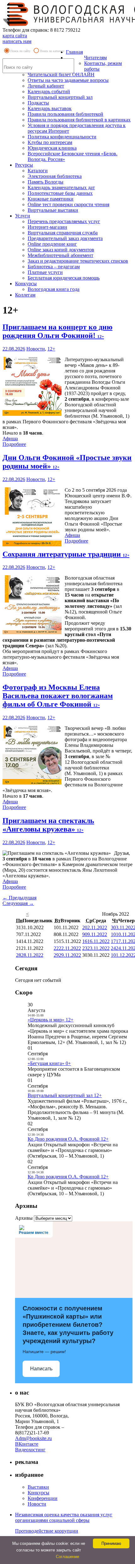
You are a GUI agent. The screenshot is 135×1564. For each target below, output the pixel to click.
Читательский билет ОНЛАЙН (61, 74)
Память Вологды (45, 182)
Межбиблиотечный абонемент (60, 255)
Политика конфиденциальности (62, 136)
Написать (41, 1368)
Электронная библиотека (55, 176)
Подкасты (38, 102)
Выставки (38, 1487)
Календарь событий (49, 91)
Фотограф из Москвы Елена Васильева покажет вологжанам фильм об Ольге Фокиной (58, 695)
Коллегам (25, 294)
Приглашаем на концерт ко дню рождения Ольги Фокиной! (57, 331)
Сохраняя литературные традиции (66, 554)
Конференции (42, 1498)
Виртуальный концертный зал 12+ (65, 1095)
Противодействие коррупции (46, 1531)
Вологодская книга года (53, 289)
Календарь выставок (50, 108)
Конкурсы (26, 283)
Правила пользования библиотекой (65, 114)
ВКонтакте (26, 1444)
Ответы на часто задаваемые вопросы (68, 80)
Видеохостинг (30, 1449)
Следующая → (18, 903)
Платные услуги (45, 272)
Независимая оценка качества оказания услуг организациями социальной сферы (63, 1517)
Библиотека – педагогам (54, 266)
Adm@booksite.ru (33, 1438)
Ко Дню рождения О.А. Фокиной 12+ (68, 1139)
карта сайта (15, 35)
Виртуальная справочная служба (63, 232)
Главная (74, 52)
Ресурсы (24, 165)
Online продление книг (52, 244)
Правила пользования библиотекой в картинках (79, 119)
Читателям (95, 57)
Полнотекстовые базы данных (60, 193)
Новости (35, 348)
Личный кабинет (46, 85)
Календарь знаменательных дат (61, 187)
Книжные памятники (50, 198)
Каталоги (38, 170)
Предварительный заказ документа (65, 238)
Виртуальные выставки (53, 210)
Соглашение (67, 1556)
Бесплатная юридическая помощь (64, 278)
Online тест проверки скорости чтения (68, 204)
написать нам (17, 41)
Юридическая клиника (52, 148)
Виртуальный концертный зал (60, 97)
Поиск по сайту (20, 51)
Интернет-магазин (47, 227)
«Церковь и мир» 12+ (50, 1019)
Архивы (24, 1218)
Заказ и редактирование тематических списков (78, 261)
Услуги (22, 215)
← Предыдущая (19, 897)
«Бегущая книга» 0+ (49, 1063)
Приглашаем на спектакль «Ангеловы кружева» (48, 825)
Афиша (10, 438)
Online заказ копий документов (61, 249)
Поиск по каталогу (52, 51)
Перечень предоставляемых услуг (64, 221)
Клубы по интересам (50, 142)
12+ (51, 348)
